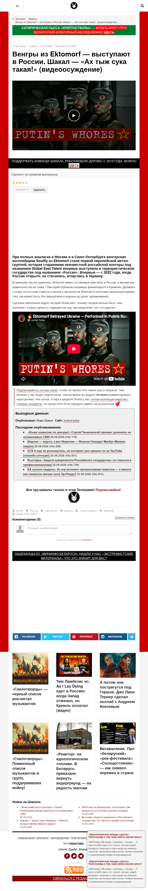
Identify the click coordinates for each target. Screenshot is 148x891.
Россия (34, 510)
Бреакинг (21, 18)
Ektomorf (108, 510)
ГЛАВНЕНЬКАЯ (26, 838)
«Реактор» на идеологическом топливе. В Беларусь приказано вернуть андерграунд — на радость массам (73, 770)
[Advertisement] (80, 223)
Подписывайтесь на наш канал (37, 390)
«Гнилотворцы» (88, 510)
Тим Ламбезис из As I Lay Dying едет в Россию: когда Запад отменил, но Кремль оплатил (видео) (72, 695)
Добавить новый (125, 517)
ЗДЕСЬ (108, 32)
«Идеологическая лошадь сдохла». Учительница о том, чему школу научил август (115, 836)
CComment (86, 539)
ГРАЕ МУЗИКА (79, 838)
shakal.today (72, 420)
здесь (74, 165)
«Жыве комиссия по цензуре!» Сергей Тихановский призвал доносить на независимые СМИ (46, 810)
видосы (68, 510)
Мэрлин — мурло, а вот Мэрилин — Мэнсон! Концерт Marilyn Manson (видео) (44, 822)
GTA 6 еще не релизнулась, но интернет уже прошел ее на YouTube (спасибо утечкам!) (106, 808)
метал (19, 510)
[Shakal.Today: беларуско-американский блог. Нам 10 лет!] (74, 5)
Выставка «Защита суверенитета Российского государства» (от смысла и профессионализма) (108, 818)
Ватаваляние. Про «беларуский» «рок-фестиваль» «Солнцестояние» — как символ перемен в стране (117, 760)
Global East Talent (26, 514)
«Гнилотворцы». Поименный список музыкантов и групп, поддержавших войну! (28, 773)
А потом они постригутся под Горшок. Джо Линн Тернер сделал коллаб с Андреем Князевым (117, 694)
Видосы (33, 18)
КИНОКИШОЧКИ (60, 838)
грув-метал (51, 510)
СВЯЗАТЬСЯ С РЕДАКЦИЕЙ (74, 878)
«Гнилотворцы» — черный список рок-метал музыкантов (30, 696)
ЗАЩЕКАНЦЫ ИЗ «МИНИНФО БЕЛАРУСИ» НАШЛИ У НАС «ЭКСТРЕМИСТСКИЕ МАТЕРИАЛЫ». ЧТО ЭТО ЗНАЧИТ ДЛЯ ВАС (74, 555)
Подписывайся (108, 489)
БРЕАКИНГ (43, 838)
